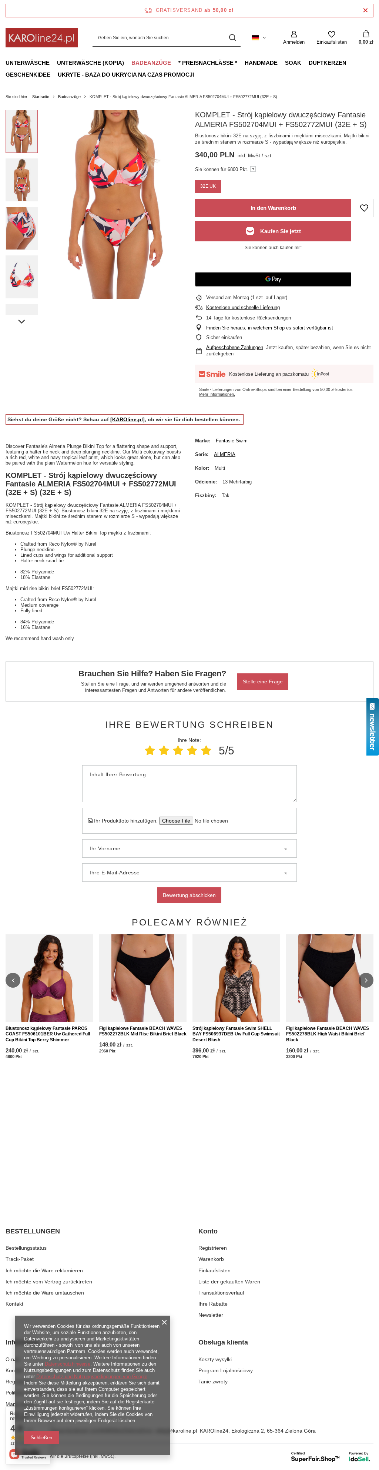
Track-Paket (20, 1259)
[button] (13, 980)
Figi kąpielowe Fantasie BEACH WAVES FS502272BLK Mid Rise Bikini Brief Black (143, 1031)
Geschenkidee (28, 74)
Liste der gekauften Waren (229, 1282)
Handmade (261, 63)
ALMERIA (224, 454)
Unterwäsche (28, 63)
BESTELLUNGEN (33, 1231)
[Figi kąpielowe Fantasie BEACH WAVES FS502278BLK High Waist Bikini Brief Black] (330, 978)
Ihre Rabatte (213, 1304)
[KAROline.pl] (127, 419)
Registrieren (212, 1248)
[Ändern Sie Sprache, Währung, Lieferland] (259, 37)
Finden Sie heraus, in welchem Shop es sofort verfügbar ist (269, 328)
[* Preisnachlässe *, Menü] (241, 63)
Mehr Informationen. (217, 394)
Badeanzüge (151, 63)
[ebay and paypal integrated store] (331, 1456)
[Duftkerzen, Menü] (350, 63)
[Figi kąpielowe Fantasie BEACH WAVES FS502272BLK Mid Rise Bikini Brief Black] (143, 978)
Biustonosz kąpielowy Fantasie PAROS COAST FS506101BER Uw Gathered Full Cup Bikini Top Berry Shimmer (48, 1034)
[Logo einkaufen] (42, 37)
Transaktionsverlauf (221, 1293)
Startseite (40, 96)
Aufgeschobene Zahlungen (234, 347)
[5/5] (206, 750)
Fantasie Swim (232, 440)
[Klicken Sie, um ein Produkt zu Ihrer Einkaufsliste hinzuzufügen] (364, 208)
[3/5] (178, 750)
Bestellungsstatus (26, 1248)
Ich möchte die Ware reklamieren (44, 1270)
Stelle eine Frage (263, 681)
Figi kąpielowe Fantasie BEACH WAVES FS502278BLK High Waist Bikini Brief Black (327, 1034)
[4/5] (192, 750)
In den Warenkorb (273, 208)
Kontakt (14, 1304)
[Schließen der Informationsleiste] (365, 10)
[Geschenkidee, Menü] (54, 74)
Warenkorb (211, 1259)
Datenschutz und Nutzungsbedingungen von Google (91, 1376)
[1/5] (150, 750)
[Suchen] (232, 38)
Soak (293, 63)
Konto (208, 1231)
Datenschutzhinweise (67, 1364)
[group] (116, 204)
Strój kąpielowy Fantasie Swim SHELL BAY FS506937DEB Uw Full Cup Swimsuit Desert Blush (236, 1034)
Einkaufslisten (214, 1270)
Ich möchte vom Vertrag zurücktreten (49, 1282)
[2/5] (164, 750)
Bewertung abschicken (189, 895)
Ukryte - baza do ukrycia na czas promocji (126, 74)
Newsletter (210, 1315)
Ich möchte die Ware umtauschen (45, 1293)
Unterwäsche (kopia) (90, 63)
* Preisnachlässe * (207, 63)
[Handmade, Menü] (281, 63)
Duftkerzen (327, 63)
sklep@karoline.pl (176, 1431)
